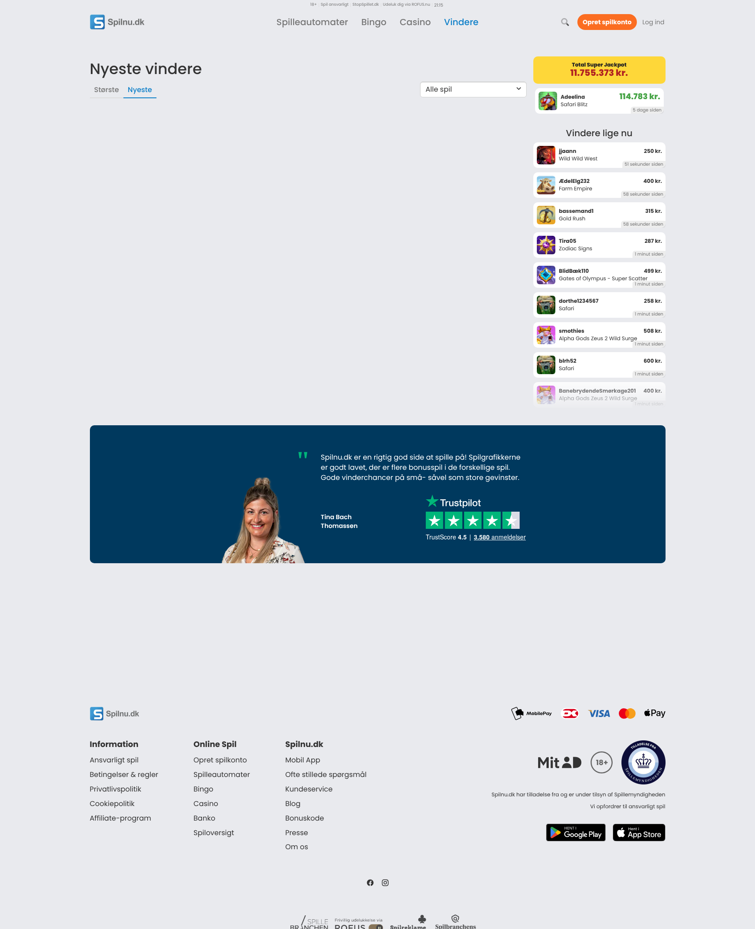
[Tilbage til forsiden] (117, 22)
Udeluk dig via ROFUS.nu (406, 5)
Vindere (461, 22)
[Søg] (565, 22)
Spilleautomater (312, 22)
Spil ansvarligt (335, 5)
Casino (415, 22)
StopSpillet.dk (366, 5)
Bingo (374, 22)
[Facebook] (370, 883)
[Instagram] (385, 883)
